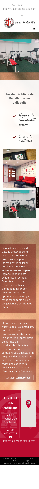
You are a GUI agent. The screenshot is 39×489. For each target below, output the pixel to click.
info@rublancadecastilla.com (19, 8)
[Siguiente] (37, 56)
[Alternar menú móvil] (34, 29)
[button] (28, 404)
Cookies (30, 461)
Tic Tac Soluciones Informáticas (25, 463)
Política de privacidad (20, 461)
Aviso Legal (8, 461)
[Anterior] (1, 56)
